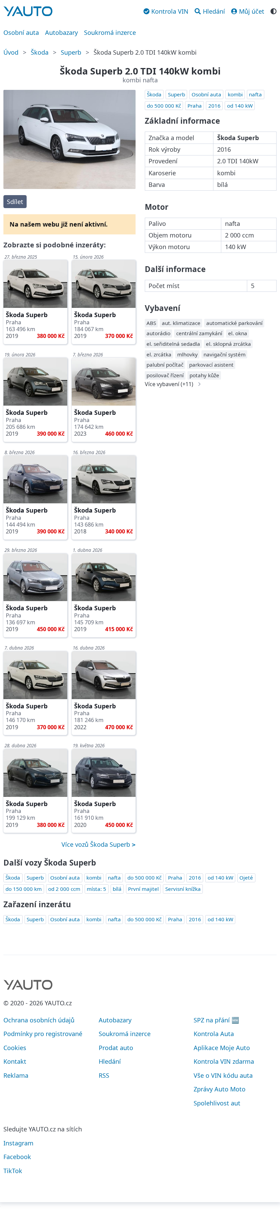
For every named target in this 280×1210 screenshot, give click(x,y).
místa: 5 (96, 888)
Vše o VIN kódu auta (223, 1075)
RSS (104, 1075)
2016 (214, 105)
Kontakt (14, 1061)
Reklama (15, 1075)
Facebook (17, 1157)
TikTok (12, 1171)
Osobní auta (21, 32)
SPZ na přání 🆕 (216, 1020)
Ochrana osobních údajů (38, 1020)
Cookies (14, 1048)
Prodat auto (116, 1048)
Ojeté (246, 877)
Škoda (39, 52)
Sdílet (15, 202)
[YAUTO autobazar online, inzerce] (28, 11)
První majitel (143, 888)
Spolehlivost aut (217, 1103)
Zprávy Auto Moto (220, 1089)
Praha (194, 105)
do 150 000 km (23, 888)
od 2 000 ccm (64, 888)
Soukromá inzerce (110, 32)
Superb (71, 52)
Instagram (18, 1143)
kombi (235, 94)
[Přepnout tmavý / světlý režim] (273, 11)
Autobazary (61, 32)
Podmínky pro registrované (42, 1034)
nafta (255, 94)
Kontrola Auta (214, 1034)
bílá (117, 888)
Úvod (10, 52)
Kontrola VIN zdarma (224, 1061)
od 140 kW (240, 105)
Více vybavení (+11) (169, 384)
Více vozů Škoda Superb (96, 844)
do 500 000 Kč (164, 105)
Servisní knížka (183, 888)
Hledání (110, 1061)
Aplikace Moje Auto (222, 1048)
